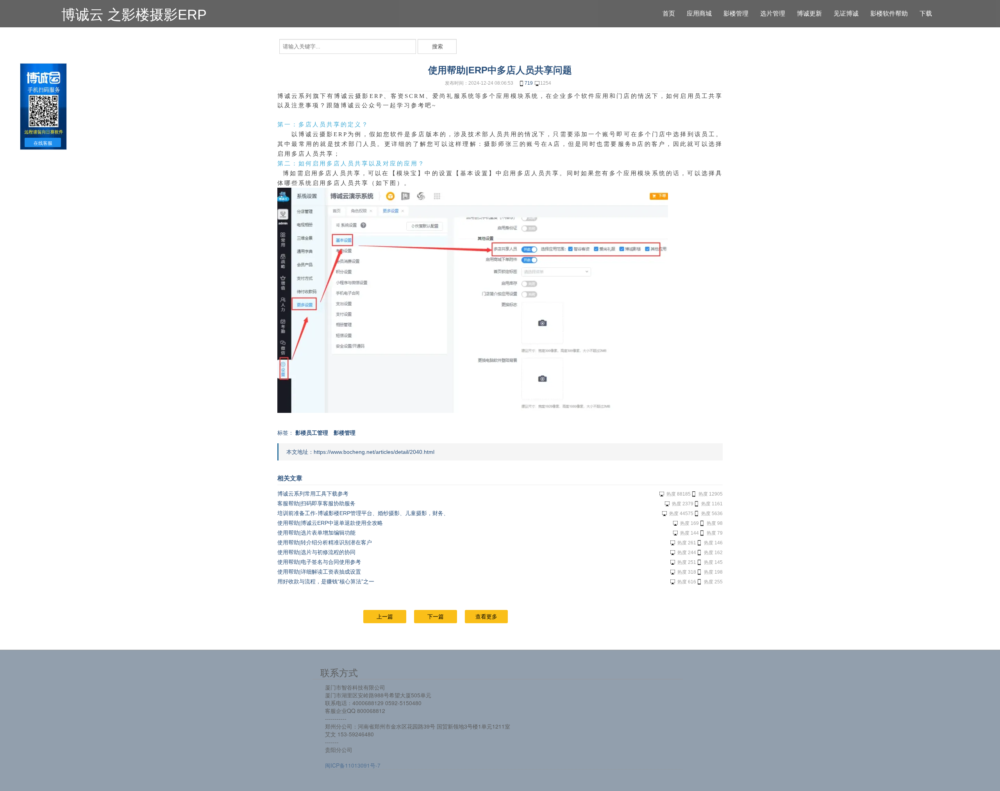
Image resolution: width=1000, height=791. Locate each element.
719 (529, 83)
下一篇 (435, 616)
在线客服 (43, 143)
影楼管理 (344, 433)
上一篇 (385, 616)
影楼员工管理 (311, 433)
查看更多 (486, 616)
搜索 (437, 46)
